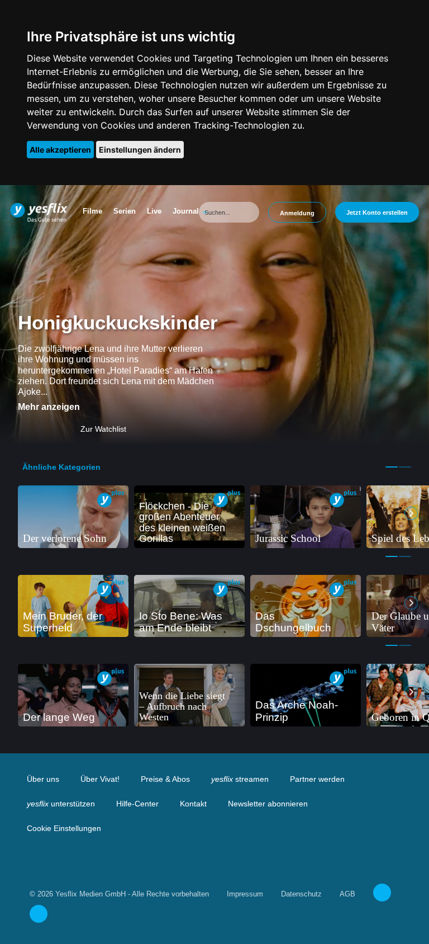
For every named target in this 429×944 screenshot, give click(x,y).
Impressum (245, 894)
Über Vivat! (100, 779)
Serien (124, 211)
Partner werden (317, 779)
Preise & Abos (165, 779)
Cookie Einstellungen (64, 828)
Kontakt (193, 803)
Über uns (43, 779)
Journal (186, 211)
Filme (92, 211)
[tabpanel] (73, 516)
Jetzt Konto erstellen (377, 212)
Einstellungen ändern (140, 149)
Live (154, 211)
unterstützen (61, 803)
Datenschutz (301, 894)
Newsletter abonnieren (268, 803)
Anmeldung (297, 213)
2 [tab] (405, 467)
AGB (347, 894)
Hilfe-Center (137, 803)
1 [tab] (391, 467)
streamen (240, 779)
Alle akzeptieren (60, 149)
